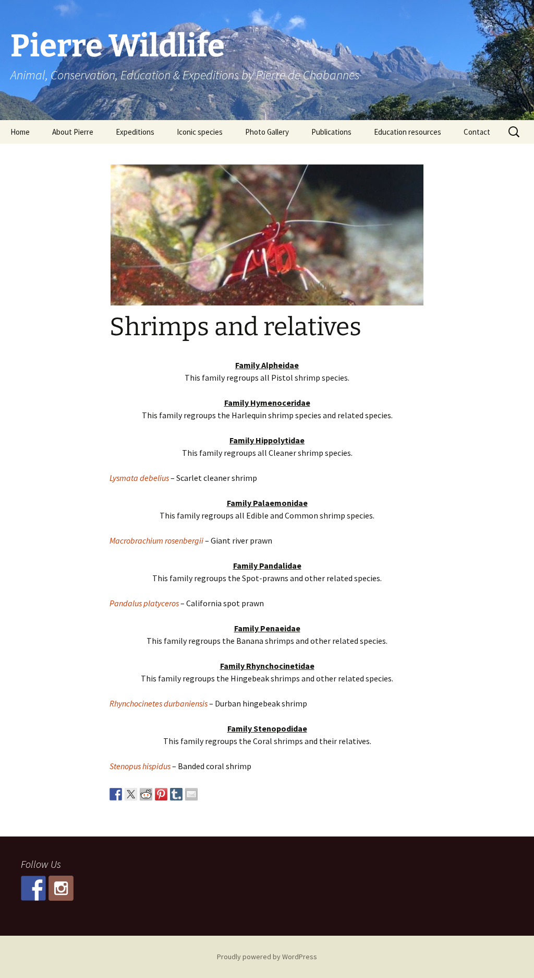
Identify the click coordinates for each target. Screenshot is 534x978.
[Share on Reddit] (146, 794)
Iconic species (200, 132)
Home (20, 132)
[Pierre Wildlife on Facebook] (33, 888)
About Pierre (72, 132)
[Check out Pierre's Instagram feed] (61, 888)
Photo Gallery (267, 132)
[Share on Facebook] (116, 794)
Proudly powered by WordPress (267, 956)
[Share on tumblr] (176, 794)
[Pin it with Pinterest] (161, 794)
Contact (477, 132)
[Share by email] (191, 794)
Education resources (407, 132)
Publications (331, 132)
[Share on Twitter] (131, 794)
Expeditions (135, 132)
